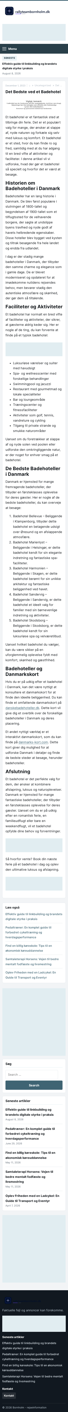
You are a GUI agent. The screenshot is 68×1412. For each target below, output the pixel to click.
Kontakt (9, 1395)
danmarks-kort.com (33, 742)
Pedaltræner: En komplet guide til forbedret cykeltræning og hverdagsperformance (28, 932)
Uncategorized (43, 85)
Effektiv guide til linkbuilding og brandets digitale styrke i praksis (29, 66)
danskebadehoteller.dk (22, 708)
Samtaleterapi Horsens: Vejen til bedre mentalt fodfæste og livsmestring (29, 1177)
